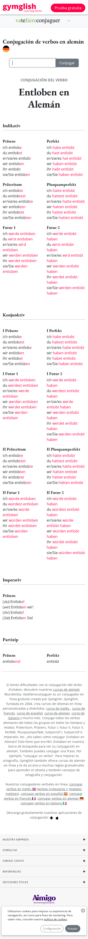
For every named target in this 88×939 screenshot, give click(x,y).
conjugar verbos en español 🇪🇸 (44, 794)
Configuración (52, 928)
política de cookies (55, 919)
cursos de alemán (66, 689)
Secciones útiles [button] (15, 882)
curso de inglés (58, 708)
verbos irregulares (52, 789)
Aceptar (73, 928)
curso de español (30, 713)
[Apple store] (57, 817)
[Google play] (51, 817)
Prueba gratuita (68, 7)
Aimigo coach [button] (13, 860)
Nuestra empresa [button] (16, 839)
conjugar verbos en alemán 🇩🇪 (60, 798)
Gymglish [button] (10, 850)
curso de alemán (57, 713)
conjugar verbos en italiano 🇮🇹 (44, 803)
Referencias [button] (12, 871)
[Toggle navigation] (69, 20)
